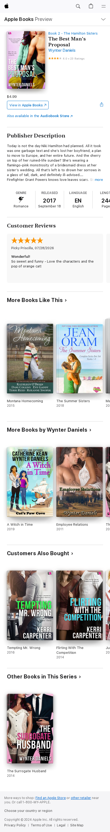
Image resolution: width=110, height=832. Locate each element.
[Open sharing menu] (101, 105)
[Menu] (103, 6)
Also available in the (38, 116)
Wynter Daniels (62, 50)
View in (26, 105)
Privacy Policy (15, 825)
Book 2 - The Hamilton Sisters (73, 33)
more (99, 180)
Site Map (77, 825)
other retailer (81, 798)
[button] (78, 6)
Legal (61, 825)
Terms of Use (41, 825)
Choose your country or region (28, 811)
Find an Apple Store (51, 798)
